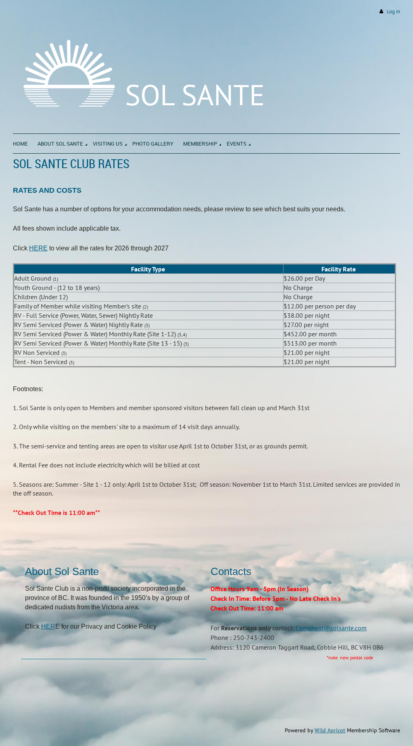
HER (48, 626)
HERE (38, 248)
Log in (393, 11)
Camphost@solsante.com (331, 628)
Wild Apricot (330, 730)
